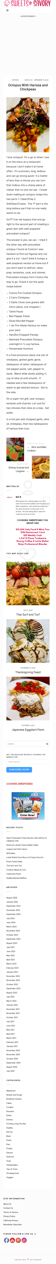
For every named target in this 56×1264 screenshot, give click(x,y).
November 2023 (13, 931)
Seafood (29, 80)
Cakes (9, 1103)
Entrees (15, 80)
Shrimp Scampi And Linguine (28, 468)
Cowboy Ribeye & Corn (16, 870)
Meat (8, 1136)
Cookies (9, 1107)
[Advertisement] (28, 46)
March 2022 (11, 1001)
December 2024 (13, 910)
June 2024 (10, 922)
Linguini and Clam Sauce (16, 849)
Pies (8, 1144)
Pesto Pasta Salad (14, 861)
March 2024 (11, 927)
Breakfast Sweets (14, 1099)
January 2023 (12, 972)
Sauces (9, 1152)
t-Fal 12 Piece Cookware (32, 538)
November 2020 (13, 1054)
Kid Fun (9, 1132)
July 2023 (10, 947)
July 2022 (10, 997)
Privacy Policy (9, 1216)
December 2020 (13, 1050)
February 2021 (12, 1042)
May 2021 (10, 1030)
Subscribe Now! (19, 769)
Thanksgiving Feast (28, 672)
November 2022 (13, 980)
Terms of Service (10, 1212)
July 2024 (10, 918)
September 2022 (13, 988)
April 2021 (10, 1034)
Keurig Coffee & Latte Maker (33, 541)
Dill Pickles (10, 853)
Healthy (9, 1128)
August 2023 (11, 943)
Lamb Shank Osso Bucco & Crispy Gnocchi (24, 857)
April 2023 (10, 960)
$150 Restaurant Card (33, 532)
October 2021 (12, 1017)
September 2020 (13, 1063)
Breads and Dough (14, 1095)
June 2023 (10, 951)
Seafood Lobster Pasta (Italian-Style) (22, 845)
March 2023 (11, 964)
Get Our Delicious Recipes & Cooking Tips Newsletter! (26, 756)
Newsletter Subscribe (12, 1224)
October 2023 (12, 935)
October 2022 (12, 984)
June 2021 (10, 1026)
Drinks (9, 1115)
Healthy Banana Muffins (16, 878)
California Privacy (10, 1220)
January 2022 (12, 1005)
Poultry (9, 1148)
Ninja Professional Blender (32, 544)
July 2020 (10, 1071)
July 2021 (10, 1021)
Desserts (10, 1111)
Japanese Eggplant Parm (28, 729)
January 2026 (12, 902)
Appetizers (11, 1091)
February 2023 (12, 968)
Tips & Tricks (11, 1169)
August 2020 (11, 1067)
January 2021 (12, 1046)
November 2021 (13, 1013)
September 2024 (13, 914)
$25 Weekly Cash (32, 535)
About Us (7, 1204)
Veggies (9, 1177)
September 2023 (13, 939)
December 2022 (13, 976)
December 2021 (13, 1009)
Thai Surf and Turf (28, 614)
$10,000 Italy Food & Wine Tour (33, 529)
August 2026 (11, 898)
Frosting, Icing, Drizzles (16, 1124)
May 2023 (10, 955)
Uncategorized (12, 1173)
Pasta (8, 1140)
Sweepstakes (12, 1165)
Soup (8, 1161)
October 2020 (12, 1059)
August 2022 (11, 993)
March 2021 (11, 1038)
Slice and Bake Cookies (28, 448)
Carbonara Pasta (13, 874)
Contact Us (8, 1208)
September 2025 (13, 906)
